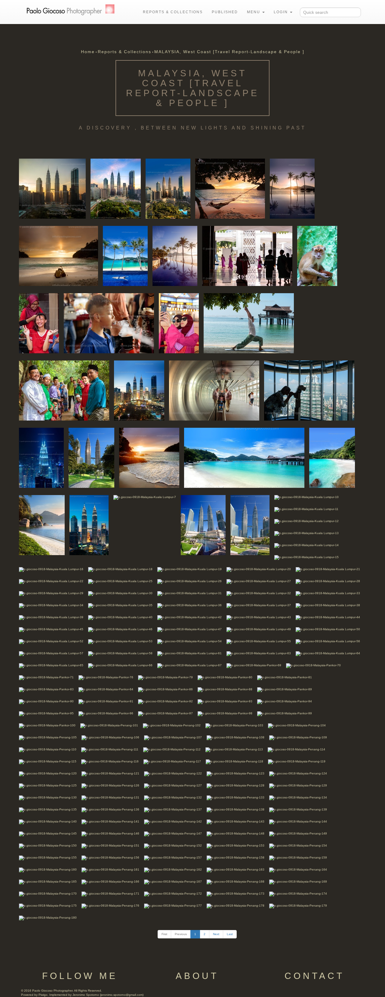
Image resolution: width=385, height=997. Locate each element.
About (197, 976)
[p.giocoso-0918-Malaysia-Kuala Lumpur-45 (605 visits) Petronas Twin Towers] (51, 629)
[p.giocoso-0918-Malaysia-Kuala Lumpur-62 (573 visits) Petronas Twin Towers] (41, 457)
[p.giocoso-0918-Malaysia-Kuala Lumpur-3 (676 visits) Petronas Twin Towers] (168, 188)
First (164, 934)
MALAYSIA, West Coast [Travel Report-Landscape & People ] (229, 51)
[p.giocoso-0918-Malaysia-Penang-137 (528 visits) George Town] (173, 809)
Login (281, 12)
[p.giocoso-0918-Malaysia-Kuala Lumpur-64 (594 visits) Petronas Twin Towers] (328, 653)
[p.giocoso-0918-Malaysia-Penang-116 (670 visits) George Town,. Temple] (110, 761)
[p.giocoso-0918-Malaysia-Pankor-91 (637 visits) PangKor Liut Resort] (106, 701)
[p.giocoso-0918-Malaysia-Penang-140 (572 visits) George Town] (48, 821)
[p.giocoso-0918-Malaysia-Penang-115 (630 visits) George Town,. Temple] (47, 761)
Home (88, 51)
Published (225, 12)
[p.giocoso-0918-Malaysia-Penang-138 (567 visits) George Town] (235, 809)
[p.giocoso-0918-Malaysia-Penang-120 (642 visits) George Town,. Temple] (48, 773)
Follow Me (80, 976)
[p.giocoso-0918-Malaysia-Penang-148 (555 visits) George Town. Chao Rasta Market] (235, 833)
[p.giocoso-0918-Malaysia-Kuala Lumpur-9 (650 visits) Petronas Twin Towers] (250, 524)
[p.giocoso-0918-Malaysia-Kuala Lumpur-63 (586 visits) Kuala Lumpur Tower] (258, 653)
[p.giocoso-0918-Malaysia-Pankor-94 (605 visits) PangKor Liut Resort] (284, 701)
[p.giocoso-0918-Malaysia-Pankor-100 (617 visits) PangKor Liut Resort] (47, 725)
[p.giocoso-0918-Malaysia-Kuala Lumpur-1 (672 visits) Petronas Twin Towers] (52, 188)
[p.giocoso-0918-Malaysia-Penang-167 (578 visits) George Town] (173, 881)
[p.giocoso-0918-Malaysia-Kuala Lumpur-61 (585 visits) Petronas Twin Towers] (189, 653)
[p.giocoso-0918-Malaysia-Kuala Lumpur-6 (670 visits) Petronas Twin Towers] (89, 524)
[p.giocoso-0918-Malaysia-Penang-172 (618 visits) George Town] (173, 893)
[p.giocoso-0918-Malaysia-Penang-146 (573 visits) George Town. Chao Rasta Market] (110, 833)
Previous (181, 934)
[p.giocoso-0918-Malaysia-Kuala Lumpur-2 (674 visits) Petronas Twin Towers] (116, 188)
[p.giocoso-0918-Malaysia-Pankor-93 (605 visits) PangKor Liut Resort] (225, 701)
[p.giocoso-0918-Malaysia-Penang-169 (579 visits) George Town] (298, 881)
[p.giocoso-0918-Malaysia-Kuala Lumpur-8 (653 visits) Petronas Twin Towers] (203, 524)
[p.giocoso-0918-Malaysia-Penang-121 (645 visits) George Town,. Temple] (110, 773)
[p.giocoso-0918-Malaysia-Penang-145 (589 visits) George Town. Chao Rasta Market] (48, 833)
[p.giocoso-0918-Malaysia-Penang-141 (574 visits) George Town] (110, 821)
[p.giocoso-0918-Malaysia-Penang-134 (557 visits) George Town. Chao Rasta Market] (298, 797)
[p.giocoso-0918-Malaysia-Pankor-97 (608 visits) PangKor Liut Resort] (165, 713)
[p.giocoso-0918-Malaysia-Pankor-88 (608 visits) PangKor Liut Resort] (225, 689)
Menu (254, 12)
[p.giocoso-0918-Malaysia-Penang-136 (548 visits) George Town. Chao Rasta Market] (110, 809)
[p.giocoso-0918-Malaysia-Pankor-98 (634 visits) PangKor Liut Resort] (225, 713)
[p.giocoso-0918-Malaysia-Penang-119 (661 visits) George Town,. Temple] (296, 761)
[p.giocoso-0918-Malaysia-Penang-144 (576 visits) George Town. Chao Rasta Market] (298, 821)
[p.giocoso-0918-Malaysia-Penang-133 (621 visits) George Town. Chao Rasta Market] (235, 797)
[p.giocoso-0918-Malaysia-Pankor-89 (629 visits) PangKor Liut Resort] (284, 689)
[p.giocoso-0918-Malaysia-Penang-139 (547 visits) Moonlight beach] (298, 809)
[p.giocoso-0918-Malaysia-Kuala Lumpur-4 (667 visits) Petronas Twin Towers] (139, 390)
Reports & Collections (173, 12)
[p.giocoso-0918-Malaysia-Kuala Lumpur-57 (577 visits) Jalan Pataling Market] (51, 653)
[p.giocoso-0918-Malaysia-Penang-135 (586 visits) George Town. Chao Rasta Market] (48, 809)
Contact (314, 976)
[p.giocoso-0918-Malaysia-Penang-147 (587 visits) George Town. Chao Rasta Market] (173, 833)
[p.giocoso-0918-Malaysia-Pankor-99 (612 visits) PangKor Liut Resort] (284, 713)
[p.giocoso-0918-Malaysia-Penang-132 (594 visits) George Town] (173, 797)
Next (216, 934)
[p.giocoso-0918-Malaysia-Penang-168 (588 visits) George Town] (235, 881)
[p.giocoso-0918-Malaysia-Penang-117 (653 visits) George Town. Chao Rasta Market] (172, 761)
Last (230, 934)
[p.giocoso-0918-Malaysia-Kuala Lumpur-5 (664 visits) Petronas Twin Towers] (91, 457)
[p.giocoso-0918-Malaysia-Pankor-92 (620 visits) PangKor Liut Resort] (165, 701)
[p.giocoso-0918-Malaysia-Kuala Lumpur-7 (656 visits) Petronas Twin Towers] (144, 497)
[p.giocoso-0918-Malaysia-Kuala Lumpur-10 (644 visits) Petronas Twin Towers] (306, 497)
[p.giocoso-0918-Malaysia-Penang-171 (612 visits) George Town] (110, 893)
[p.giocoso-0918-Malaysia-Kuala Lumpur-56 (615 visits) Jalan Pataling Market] (328, 641)
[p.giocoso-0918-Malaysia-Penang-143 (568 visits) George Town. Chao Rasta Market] (235, 821)
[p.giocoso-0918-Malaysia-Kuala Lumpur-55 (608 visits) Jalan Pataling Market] (258, 641)
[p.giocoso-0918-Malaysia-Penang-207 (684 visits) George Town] (39, 322)
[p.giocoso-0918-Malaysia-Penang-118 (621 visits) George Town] (234, 761)
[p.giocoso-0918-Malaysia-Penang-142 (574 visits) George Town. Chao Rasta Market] (173, 821)
